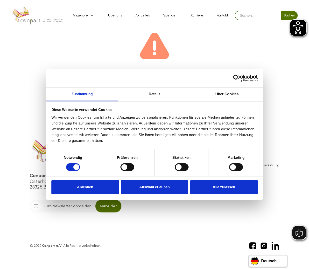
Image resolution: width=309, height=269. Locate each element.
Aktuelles (142, 15)
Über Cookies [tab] (227, 94)
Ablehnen (85, 187)
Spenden (170, 15)
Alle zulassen (224, 187)
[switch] (127, 167)
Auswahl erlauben (154, 187)
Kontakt (222, 15)
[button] (84, 15)
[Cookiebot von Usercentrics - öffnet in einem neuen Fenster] (237, 78)
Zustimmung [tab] (82, 94)
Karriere (197, 15)
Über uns (115, 15)
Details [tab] (155, 94)
